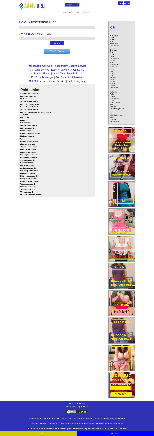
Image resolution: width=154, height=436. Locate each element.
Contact (86, 13)
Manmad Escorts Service (29, 141)
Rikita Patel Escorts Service (30, 104)
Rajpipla (112, 96)
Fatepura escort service (28, 157)
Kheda (112, 73)
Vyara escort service (27, 139)
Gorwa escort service (27, 160)
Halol (111, 62)
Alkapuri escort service (28, 147)
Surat (112, 100)
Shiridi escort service (27, 128)
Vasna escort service (27, 187)
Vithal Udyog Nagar (116, 115)
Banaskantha (114, 46)
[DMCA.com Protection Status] (77, 412)
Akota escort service (27, 144)
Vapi (111, 113)
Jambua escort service (28, 168)
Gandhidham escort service (30, 133)
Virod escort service (27, 189)
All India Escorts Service (29, 109)
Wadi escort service (27, 192)
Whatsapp (115, 433)
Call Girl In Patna (26, 123)
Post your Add (71, 5)
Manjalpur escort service (29, 181)
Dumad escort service (28, 152)
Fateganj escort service (28, 155)
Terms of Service (79, 403)
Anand (112, 41)
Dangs (112, 56)
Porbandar (113, 92)
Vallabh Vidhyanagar (117, 109)
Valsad (112, 111)
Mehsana (113, 77)
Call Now (38, 433)
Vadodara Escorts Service (29, 93)
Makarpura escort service (29, 176)
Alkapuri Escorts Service (29, 101)
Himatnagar (114, 65)
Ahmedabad (114, 35)
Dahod (112, 54)
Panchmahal (114, 88)
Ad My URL (24, 115)
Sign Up (127, 3)
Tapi (111, 104)
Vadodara (113, 107)
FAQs (71, 403)
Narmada (113, 81)
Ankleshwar (114, 44)
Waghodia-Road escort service (31, 195)
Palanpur (113, 86)
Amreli (112, 39)
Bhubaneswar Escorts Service (31, 99)
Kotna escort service (27, 173)
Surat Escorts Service (28, 96)
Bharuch (113, 48)
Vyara (112, 117)
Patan (112, 90)
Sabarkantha (114, 98)
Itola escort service (27, 165)
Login (121, 3)
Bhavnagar (113, 50)
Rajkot (112, 94)
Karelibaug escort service (29, 171)
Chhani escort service (28, 149)
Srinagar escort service (28, 125)
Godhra (112, 60)
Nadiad (112, 79)
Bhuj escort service (27, 136)
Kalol (111, 71)
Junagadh (113, 69)
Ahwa (112, 37)
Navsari (112, 83)
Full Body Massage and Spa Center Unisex (35, 112)
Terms (71, 13)
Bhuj (111, 52)
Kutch (112, 75)
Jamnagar (113, 67)
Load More (57, 43)
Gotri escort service (27, 163)
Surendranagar (115, 102)
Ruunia (22, 120)
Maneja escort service (28, 179)
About (78, 13)
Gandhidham (114, 121)
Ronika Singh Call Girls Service (31, 107)
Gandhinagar (114, 58)
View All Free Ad (57, 51)
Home (64, 13)
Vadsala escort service (28, 184)
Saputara (113, 119)
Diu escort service (26, 131)
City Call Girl (25, 117)
